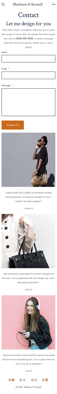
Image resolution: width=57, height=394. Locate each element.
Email (5, 68)
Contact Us (12, 125)
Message (7, 85)
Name (4, 52)
